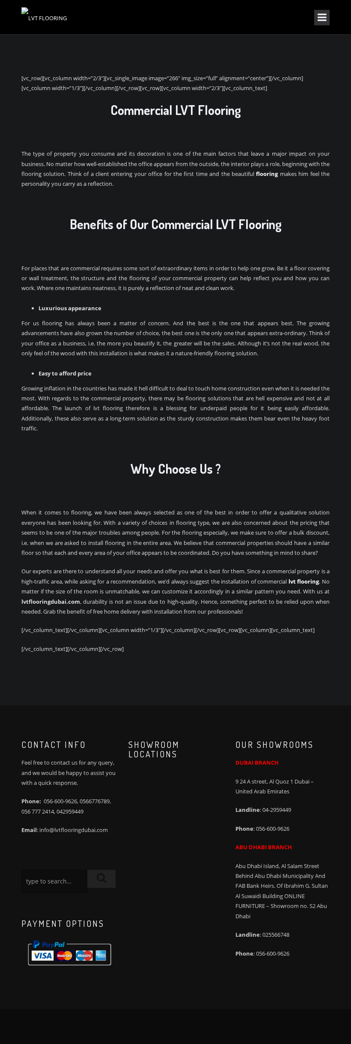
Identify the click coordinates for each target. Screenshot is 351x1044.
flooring (267, 174)
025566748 (275, 934)
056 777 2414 (37, 811)
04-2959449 (276, 810)
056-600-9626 (60, 801)
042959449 (70, 811)
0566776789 (95, 801)
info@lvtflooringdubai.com (73, 830)
